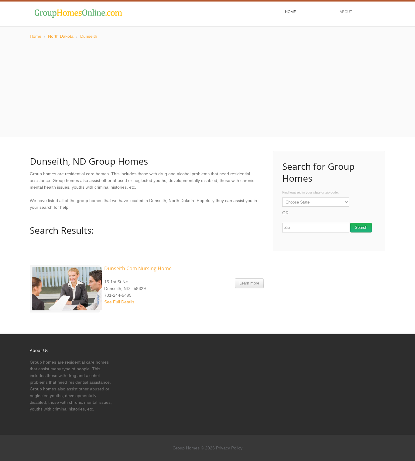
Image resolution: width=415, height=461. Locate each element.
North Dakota (61, 36)
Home (35, 36)
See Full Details (119, 301)
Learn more (249, 283)
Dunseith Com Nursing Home (138, 268)
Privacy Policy (229, 447)
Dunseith (88, 36)
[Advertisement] (207, 88)
